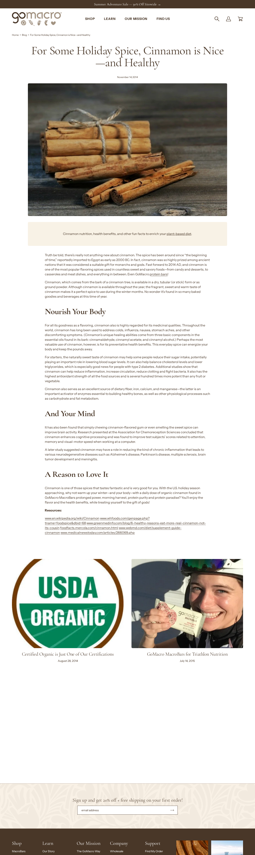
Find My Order (154, 851)
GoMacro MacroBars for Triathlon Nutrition (187, 654)
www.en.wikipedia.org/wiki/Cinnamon (72, 518)
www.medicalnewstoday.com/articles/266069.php (98, 533)
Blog (24, 35)
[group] (127, 4)
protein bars (159, 274)
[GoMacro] (37, 18)
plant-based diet (179, 234)
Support (152, 843)
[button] (217, 19)
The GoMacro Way (88, 851)
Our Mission (88, 843)
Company (119, 843)
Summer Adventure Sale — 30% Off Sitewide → (127, 4)
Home (15, 35)
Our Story (48, 851)
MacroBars (19, 851)
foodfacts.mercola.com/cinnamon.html (89, 528)
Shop (17, 843)
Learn (47, 843)
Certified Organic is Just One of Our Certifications (68, 654)
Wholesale (116, 851)
